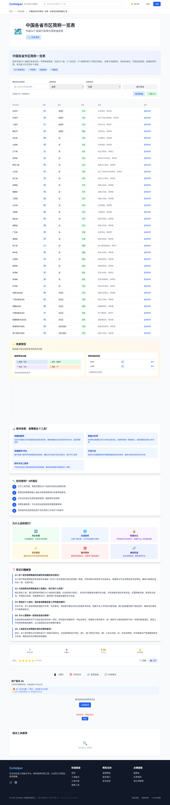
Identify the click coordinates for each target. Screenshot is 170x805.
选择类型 (89, 82)
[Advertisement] (85, 401)
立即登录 (85, 705)
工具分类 (75, 781)
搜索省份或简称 (18, 82)
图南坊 (137, 773)
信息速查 (20, 11)
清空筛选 (140, 86)
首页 (11, 11)
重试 (85, 718)
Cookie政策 (156, 798)
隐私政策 (135, 798)
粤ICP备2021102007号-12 (48, 798)
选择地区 (52, 82)
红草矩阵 (138, 777)
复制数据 (139, 93)
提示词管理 (138, 781)
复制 (152, 362)
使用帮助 (107, 773)
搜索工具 (75, 785)
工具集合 (75, 777)
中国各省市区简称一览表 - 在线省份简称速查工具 (48, 11)
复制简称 (147, 111)
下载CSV (152, 93)
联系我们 (107, 777)
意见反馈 (107, 781)
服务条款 (145, 798)
